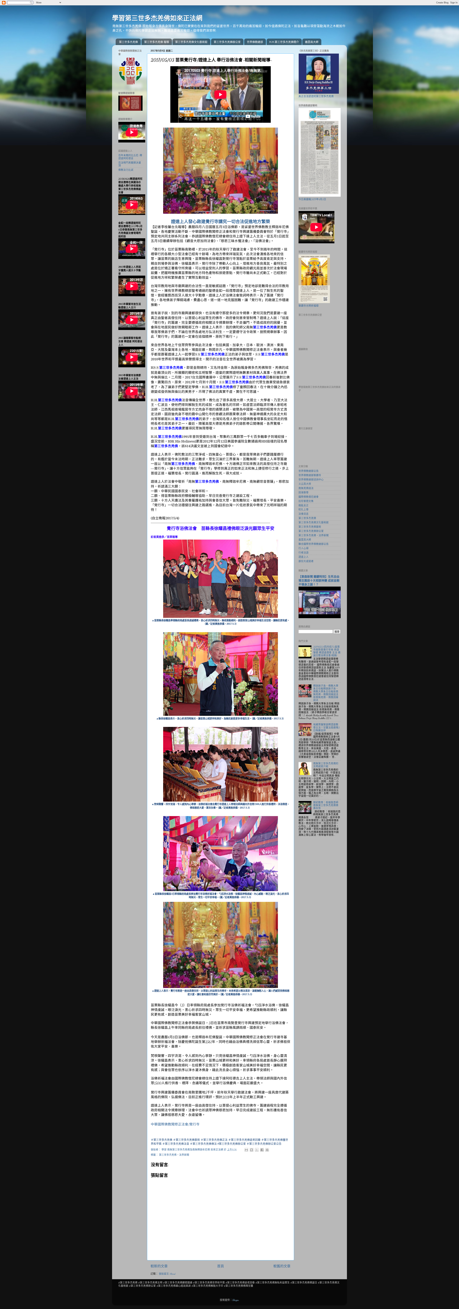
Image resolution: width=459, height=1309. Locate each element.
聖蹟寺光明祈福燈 (309, 305)
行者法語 (304, 552)
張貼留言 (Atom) (167, 1273)
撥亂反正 (304, 505)
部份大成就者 (306, 561)
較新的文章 (159, 1266)
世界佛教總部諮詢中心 (311, 479)
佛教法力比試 (125, 169)
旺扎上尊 (304, 509)
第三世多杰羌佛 (128, 41)
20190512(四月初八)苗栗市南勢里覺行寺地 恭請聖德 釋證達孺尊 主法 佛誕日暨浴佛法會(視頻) (326, 651)
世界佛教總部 (255, 41)
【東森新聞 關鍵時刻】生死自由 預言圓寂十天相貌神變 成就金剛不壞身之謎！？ (319, 580)
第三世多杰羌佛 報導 (156, 41)
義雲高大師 (311, 41)
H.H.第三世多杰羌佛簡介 (284, 41)
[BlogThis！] (251, 1150)
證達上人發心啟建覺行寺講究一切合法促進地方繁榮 (220, 221)
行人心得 (304, 548)
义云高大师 (305, 484)
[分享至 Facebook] (262, 1150)
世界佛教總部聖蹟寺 (310, 475)
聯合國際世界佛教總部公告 (314, 544)
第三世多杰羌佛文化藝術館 (191, 41)
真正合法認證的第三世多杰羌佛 (316, 96)
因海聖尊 (304, 492)
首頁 (220, 1266)
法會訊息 (304, 513)
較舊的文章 (281, 1266)
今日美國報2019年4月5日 (312, 199)
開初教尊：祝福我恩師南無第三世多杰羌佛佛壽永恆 (325, 805)
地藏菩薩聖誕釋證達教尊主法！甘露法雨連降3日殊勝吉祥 (326, 727)
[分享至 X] (257, 1150)
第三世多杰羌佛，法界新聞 (174, 1154)
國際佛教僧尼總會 (309, 496)
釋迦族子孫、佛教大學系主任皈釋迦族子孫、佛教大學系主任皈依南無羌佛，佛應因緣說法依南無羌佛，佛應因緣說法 (325, 693)
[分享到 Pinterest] (267, 1150)
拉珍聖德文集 (306, 501)
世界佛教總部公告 (309, 471)
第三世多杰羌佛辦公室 (227, 41)
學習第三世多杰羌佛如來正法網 (157, 18)
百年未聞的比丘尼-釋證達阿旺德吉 (130, 157)
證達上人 (304, 557)
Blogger (235, 1300)
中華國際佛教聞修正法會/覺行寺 (175, 1124)
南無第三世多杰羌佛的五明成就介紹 (325, 765)
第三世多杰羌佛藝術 (310, 526)
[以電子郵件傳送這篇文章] (246, 1150)
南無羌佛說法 (306, 488)
